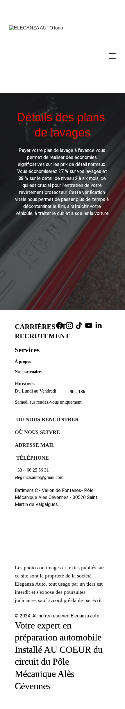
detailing (51, 3)
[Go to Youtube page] (88, 325)
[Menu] (112, 56)
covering (31, 3)
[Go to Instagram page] (69, 325)
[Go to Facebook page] (59, 325)
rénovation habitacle (58, 9)
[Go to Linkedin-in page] (98, 325)
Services (27, 350)
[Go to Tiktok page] (79, 325)
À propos (23, 361)
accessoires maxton (75, 15)
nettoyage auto (77, 3)
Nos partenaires (29, 372)
